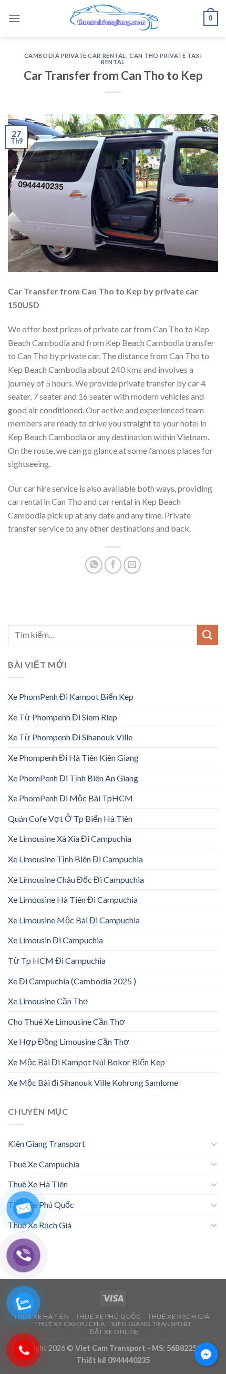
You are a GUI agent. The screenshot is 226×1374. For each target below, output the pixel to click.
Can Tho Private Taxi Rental (151, 58)
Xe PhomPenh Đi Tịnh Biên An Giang (73, 778)
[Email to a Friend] (132, 565)
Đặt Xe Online (114, 1332)
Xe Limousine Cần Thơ (48, 1001)
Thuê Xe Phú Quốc (41, 1204)
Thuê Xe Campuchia (43, 1164)
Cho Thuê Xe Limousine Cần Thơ (66, 1021)
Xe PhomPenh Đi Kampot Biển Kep (70, 696)
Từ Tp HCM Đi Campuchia (57, 960)
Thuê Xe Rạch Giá (39, 1225)
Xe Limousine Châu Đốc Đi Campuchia (76, 879)
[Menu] (14, 18)
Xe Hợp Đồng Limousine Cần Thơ (68, 1041)
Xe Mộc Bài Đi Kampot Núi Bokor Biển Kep (86, 1062)
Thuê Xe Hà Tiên (38, 1184)
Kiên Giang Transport (46, 1143)
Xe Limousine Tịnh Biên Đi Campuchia (75, 859)
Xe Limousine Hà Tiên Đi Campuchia (73, 899)
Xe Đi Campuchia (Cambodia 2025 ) (72, 981)
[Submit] (207, 635)
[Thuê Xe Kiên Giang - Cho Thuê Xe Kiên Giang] (113, 18)
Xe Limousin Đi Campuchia (55, 940)
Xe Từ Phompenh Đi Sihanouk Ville (70, 737)
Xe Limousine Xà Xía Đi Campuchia (69, 838)
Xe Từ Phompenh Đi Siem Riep (62, 717)
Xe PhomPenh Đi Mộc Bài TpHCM (70, 798)
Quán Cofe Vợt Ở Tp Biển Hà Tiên (70, 818)
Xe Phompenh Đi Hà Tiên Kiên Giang (73, 757)
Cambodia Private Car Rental (75, 55)
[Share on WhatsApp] (93, 565)
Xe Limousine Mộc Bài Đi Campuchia (74, 920)
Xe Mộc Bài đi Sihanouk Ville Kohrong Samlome (93, 1082)
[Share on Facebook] (113, 565)
